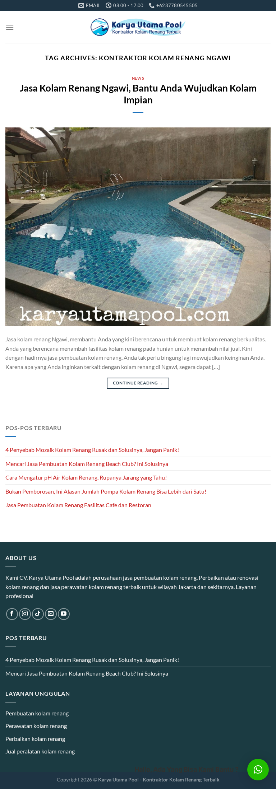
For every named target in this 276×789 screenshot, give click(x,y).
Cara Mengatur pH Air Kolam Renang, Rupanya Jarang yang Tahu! (86, 477)
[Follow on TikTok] (38, 614)
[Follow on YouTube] (64, 614)
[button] (258, 769)
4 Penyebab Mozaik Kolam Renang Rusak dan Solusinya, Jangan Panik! (92, 449)
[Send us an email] (51, 614)
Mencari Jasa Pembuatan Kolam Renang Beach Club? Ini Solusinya (86, 463)
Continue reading (138, 383)
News (138, 78)
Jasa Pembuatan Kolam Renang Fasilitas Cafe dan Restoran (78, 504)
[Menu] (9, 27)
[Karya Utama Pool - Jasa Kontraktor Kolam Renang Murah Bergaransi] (138, 27)
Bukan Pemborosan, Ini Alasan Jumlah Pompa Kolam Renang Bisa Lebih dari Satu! (105, 491)
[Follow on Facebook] (12, 614)
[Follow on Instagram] (25, 614)
